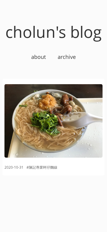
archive (67, 56)
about (38, 56)
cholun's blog (53, 31)
